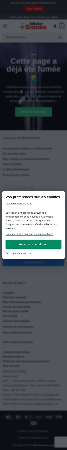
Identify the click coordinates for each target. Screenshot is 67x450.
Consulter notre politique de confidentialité (29, 233)
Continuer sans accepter (19, 203)
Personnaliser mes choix (19, 253)
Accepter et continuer (33, 244)
